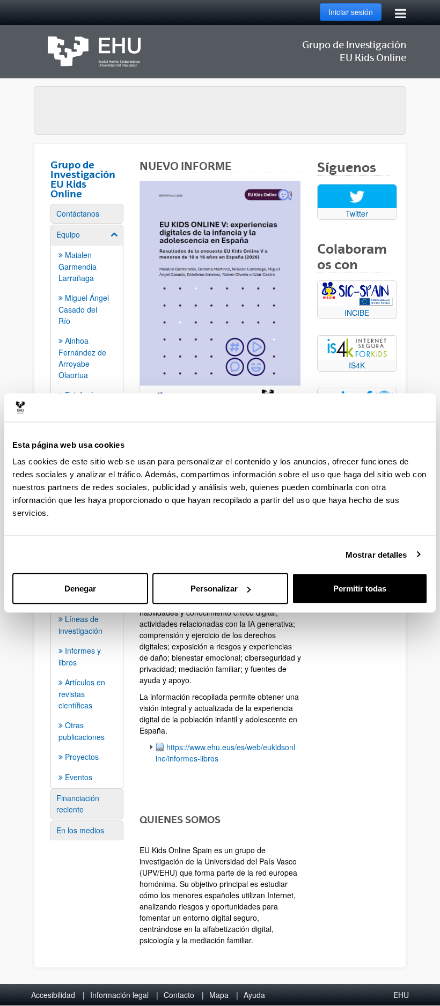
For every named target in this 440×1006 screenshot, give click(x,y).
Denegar (80, 588)
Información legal (119, 994)
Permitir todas (359, 588)
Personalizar (214, 588)
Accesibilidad (53, 994)
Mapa (219, 994)
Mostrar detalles (376, 554)
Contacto (179, 994)
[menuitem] (86, 214)
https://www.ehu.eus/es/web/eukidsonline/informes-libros (225, 753)
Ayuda (254, 994)
